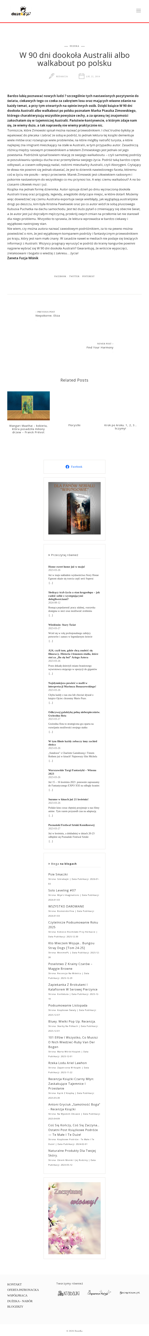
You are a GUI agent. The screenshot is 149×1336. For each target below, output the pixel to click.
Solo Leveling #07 (62, 890)
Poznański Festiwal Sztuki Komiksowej (71, 824)
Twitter (74, 276)
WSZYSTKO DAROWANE (66, 906)
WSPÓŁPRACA (17, 1295)
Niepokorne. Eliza (47, 315)
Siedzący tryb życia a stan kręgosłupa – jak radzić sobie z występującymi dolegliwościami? (74, 596)
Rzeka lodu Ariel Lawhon (67, 1063)
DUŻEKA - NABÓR (20, 1301)
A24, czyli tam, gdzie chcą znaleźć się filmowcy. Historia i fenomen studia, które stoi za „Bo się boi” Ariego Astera (73, 654)
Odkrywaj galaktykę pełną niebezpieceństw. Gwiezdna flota (74, 714)
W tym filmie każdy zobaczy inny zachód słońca (72, 743)
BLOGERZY (15, 1306)
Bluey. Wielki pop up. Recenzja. (72, 1021)
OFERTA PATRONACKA (23, 1290)
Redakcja (62, 76)
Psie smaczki (58, 874)
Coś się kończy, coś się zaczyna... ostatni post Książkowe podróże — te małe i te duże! (73, 1130)
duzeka (74, 46)
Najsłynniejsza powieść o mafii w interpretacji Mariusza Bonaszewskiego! (72, 684)
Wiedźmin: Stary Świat (62, 624)
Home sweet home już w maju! (66, 566)
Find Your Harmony (100, 347)
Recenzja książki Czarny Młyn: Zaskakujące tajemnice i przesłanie (71, 1083)
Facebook (60, 276)
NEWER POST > (105, 344)
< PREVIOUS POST (45, 312)
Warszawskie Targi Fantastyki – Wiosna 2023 (72, 772)
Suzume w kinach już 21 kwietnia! (68, 799)
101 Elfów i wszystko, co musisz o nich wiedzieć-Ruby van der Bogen (73, 1042)
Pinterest (88, 276)
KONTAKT (14, 1284)
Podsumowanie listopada (67, 1005)
